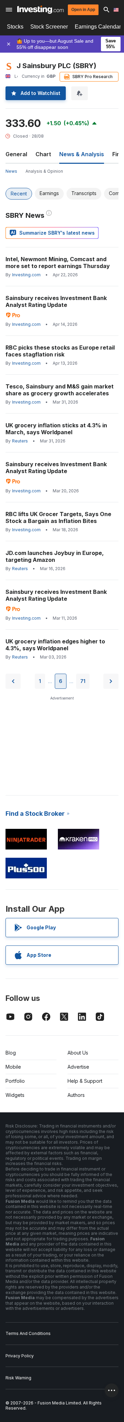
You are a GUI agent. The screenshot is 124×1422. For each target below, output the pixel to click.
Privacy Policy (20, 1355)
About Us (78, 1053)
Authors (76, 1095)
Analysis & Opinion (44, 171)
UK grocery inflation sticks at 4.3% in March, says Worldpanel (56, 429)
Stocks (15, 27)
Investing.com (26, 274)
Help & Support (85, 1081)
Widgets (15, 1095)
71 (82, 681)
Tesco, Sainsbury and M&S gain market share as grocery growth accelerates (60, 390)
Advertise (78, 1067)
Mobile (13, 1067)
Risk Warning (18, 1377)
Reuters (20, 440)
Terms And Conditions (28, 1333)
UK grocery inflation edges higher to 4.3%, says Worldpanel (55, 645)
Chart (43, 154)
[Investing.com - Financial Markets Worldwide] (40, 10)
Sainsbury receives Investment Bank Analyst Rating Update (56, 301)
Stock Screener (49, 27)
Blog (11, 1053)
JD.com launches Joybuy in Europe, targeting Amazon (55, 556)
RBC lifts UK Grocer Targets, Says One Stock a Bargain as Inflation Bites (58, 517)
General (16, 154)
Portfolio (15, 1081)
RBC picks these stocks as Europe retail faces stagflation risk (60, 351)
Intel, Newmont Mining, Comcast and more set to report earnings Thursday (58, 262)
